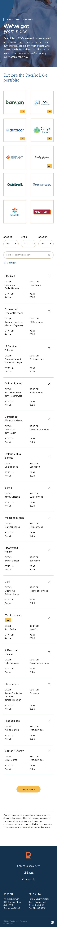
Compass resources (28, 866)
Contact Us (28, 879)
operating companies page (36, 827)
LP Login (28, 873)
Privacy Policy (8, 923)
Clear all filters (9, 263)
